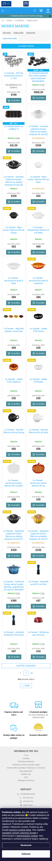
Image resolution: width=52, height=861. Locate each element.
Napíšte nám (26, 774)
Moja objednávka (26, 771)
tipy (41, 16)
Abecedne (7, 33)
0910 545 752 (28, 798)
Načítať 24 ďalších (26, 665)
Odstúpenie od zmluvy (26, 780)
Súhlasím (26, 854)
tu (47, 839)
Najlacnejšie (18, 33)
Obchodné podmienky (26, 761)
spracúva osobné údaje (20, 830)
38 (32, 673)
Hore (27, 685)
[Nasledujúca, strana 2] (26, 673)
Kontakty (26, 758)
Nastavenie (26, 845)
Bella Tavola (28, 805)
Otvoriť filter (26, 46)
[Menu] (48, 10)
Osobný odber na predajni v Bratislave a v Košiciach (26, 768)
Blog (26, 777)
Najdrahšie (30, 33)
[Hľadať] (34, 10)
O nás (26, 755)
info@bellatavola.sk (28, 794)
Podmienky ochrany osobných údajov (26, 765)
